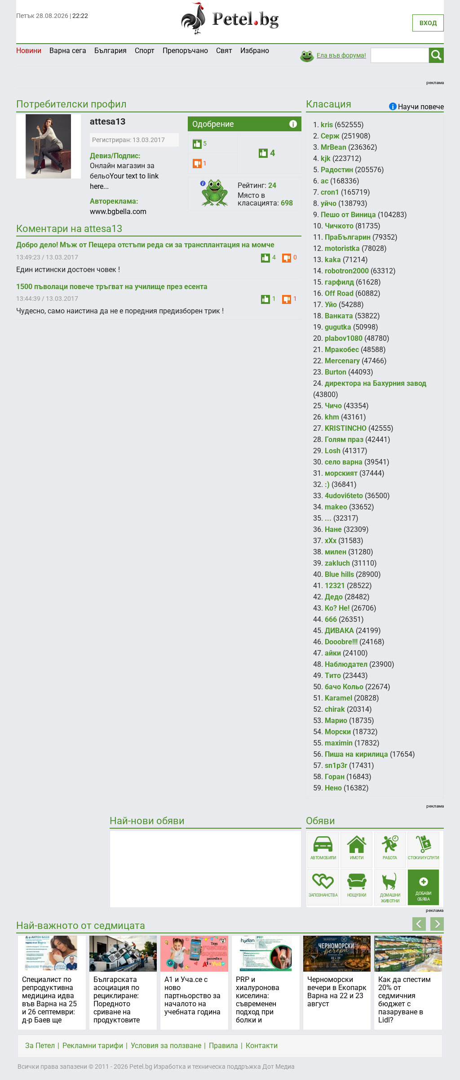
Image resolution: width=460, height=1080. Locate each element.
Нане (333, 529)
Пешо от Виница (348, 214)
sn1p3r (336, 765)
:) (327, 484)
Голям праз (344, 439)
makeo (336, 507)
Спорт (145, 50)
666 (331, 619)
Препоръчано (185, 50)
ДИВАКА (339, 630)
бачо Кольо (344, 687)
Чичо (333, 406)
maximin (339, 743)
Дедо (334, 597)
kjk (326, 158)
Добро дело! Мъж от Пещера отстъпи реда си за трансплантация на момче (145, 245)
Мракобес (342, 349)
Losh (333, 450)
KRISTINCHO (346, 428)
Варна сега (67, 50)
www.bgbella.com (118, 211)
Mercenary (342, 361)
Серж (330, 136)
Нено (333, 788)
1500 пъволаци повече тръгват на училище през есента (112, 286)
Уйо (331, 304)
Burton (335, 372)
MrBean (333, 147)
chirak (335, 709)
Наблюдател (346, 664)
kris (327, 124)
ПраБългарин (348, 237)
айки (333, 653)
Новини (28, 50)
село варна (344, 462)
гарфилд (339, 282)
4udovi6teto (344, 495)
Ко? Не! (337, 608)
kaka (333, 259)
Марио (336, 720)
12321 (335, 585)
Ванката (339, 316)
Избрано (254, 50)
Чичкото (339, 226)
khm (332, 417)
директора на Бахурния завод (375, 383)
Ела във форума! (341, 55)
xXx (330, 540)
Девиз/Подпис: (115, 156)
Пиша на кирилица (356, 754)
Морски (338, 731)
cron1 (330, 192)
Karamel (338, 698)
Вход (428, 23)
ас (324, 181)
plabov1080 (344, 338)
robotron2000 (347, 271)
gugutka (338, 327)
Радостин (337, 169)
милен (335, 552)
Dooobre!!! (341, 642)
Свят (224, 50)
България (110, 50)
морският (341, 473)
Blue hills (339, 574)
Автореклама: (114, 201)
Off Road (339, 293)
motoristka (342, 248)
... (328, 518)
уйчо (328, 203)
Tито (333, 675)
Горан (335, 776)
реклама (435, 82)
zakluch (337, 563)
